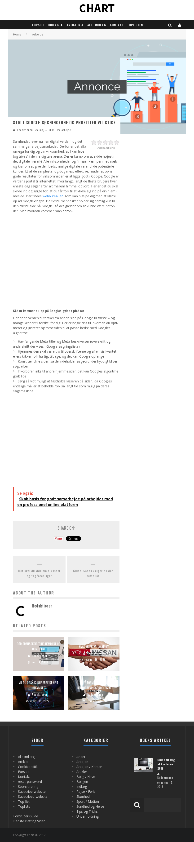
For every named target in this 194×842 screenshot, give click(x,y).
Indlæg (53, 24)
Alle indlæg (96, 24)
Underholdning (87, 816)
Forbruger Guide (25, 816)
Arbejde (66, 130)
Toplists (24, 806)
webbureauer (53, 196)
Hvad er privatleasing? (94, 646)
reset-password (30, 781)
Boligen (82, 781)
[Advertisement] (66, 260)
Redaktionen (25, 130)
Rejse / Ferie (86, 791)
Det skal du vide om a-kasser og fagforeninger (39, 573)
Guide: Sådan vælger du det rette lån (93, 573)
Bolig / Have (85, 776)
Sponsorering (28, 786)
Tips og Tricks (87, 811)
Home (17, 34)
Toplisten (135, 24)
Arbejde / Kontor (89, 766)
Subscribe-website (32, 791)
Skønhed (83, 796)
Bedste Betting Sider (29, 821)
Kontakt (116, 24)
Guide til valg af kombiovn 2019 (166, 764)
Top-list (24, 801)
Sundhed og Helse (90, 806)
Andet (80, 756)
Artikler (73, 24)
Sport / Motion (87, 801)
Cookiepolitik (28, 766)
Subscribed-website (33, 796)
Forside (38, 24)
